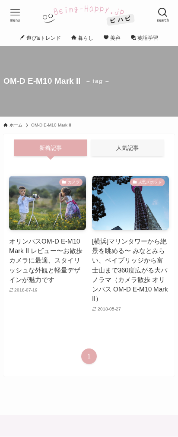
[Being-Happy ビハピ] (89, 15)
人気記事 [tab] (127, 148)
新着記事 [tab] (50, 148)
